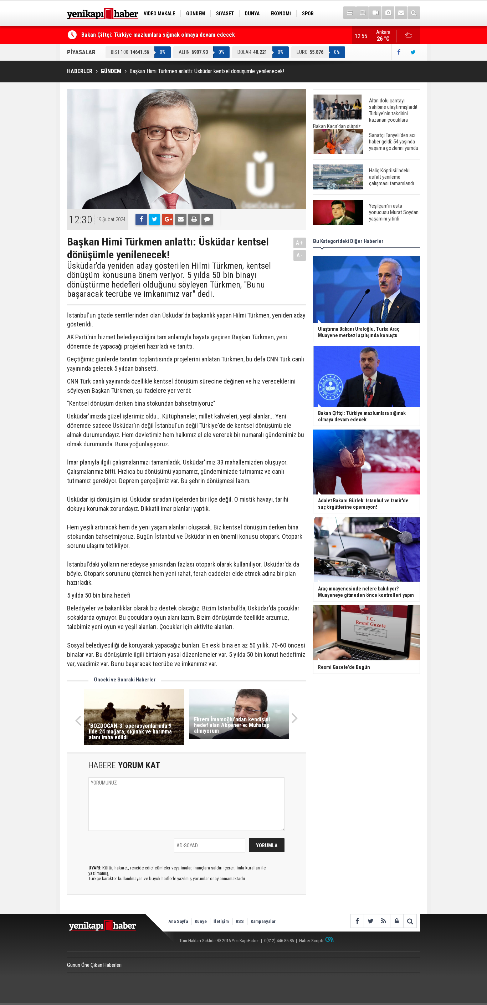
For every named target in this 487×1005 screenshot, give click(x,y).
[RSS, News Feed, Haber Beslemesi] (383, 921)
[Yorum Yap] (207, 219)
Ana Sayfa (178, 921)
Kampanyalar (263, 921)
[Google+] (167, 219)
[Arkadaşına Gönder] (180, 219)
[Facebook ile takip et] (398, 52)
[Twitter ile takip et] (413, 52)
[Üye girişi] (396, 921)
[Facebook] (141, 219)
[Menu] (349, 12)
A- (300, 255)
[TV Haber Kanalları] (362, 12)
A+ (299, 242)
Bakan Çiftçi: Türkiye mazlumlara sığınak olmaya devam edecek (158, 34)
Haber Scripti (311, 940)
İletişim (221, 921)
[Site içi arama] (413, 12)
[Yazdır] (194, 219)
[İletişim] (401, 12)
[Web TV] (375, 12)
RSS (240, 921)
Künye (201, 921)
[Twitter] (154, 219)
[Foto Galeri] (388, 12)
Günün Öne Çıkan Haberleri (94, 965)
